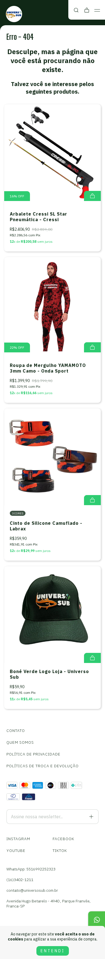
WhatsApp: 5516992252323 (30, 869)
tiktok (60, 850)
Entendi (53, 950)
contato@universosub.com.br (32, 890)
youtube (15, 850)
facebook (63, 838)
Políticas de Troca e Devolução (42, 765)
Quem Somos (20, 742)
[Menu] (97, 10)
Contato (15, 730)
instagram (18, 838)
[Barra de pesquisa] (76, 10)
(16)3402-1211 (19, 879)
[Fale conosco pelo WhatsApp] (96, 919)
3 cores (17, 513)
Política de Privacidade (33, 754)
